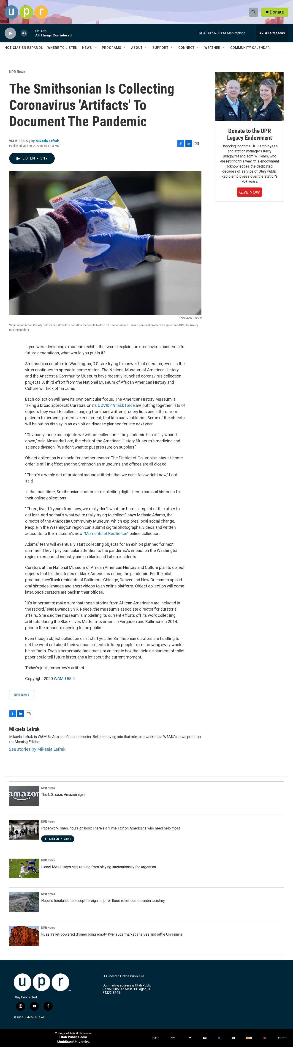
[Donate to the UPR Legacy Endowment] (249, 96)
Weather (212, 48)
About (137, 48)
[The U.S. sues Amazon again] (24, 796)
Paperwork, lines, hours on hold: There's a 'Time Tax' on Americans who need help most (110, 828)
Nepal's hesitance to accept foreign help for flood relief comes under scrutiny (103, 900)
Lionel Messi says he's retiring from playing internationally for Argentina (98, 867)
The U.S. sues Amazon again (63, 794)
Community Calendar (250, 48)
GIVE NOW (249, 192)
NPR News (17, 71)
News (87, 48)
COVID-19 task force (116, 405)
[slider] (31, 33)
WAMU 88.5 (64, 678)
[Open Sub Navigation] (95, 48)
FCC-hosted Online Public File (123, 976)
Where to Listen (62, 48)
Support (160, 48)
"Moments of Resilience (105, 533)
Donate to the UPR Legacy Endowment (249, 134)
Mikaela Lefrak (47, 141)
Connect (186, 48)
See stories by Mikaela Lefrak (37, 749)
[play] (10, 33)
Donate (277, 12)
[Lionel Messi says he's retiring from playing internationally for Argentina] (24, 868)
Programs (111, 48)
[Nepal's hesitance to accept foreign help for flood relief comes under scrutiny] (24, 902)
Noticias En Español (24, 48)
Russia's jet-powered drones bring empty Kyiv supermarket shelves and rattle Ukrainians (112, 934)
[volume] (24, 33)
